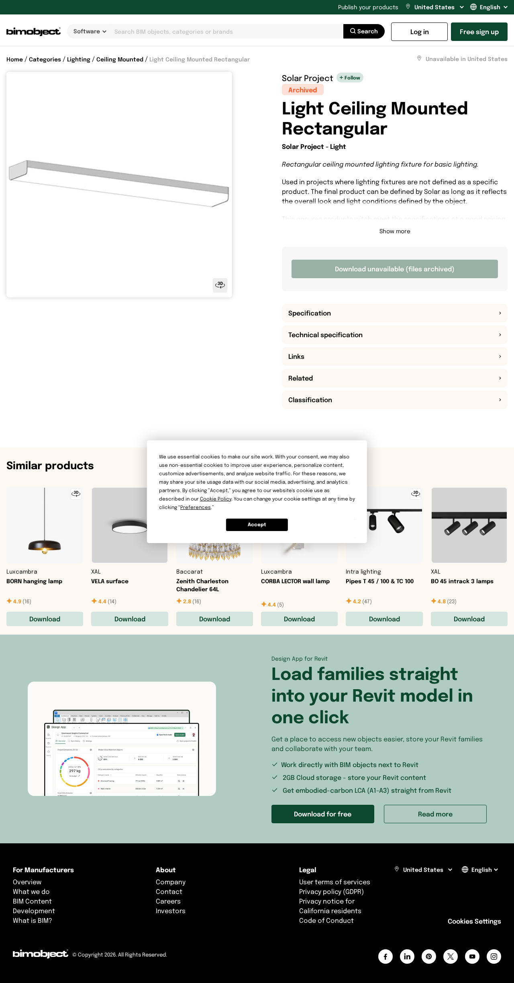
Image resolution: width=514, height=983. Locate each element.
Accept (257, 524)
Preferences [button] (195, 507)
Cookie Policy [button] (215, 498)
